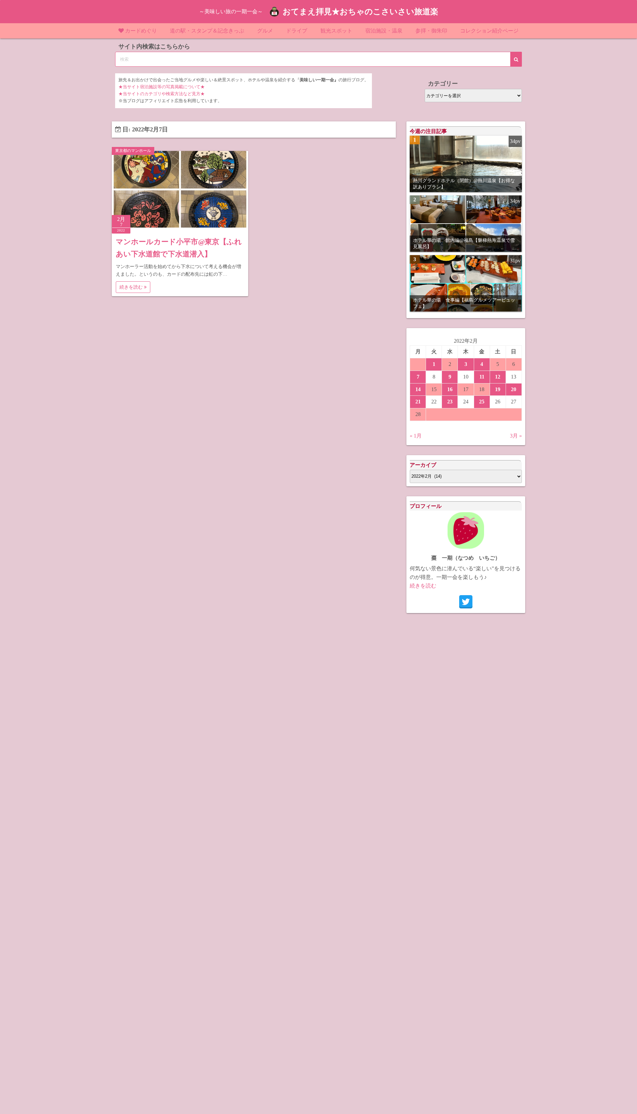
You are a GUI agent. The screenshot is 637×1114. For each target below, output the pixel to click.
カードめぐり (141, 31)
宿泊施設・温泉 (383, 31)
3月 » (516, 436)
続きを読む (131, 287)
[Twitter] (465, 601)
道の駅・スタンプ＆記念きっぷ (207, 31)
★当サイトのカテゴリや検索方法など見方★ (161, 94)
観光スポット (336, 31)
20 (513, 389)
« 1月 (416, 436)
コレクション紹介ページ (489, 31)
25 (481, 401)
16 (450, 389)
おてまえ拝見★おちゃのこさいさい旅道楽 (360, 11)
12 (497, 377)
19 (497, 389)
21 (418, 401)
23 (450, 401)
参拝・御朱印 (431, 31)
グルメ (265, 31)
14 (418, 389)
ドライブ (296, 31)
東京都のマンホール (133, 150)
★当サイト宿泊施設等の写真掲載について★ (161, 87)
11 (481, 377)
